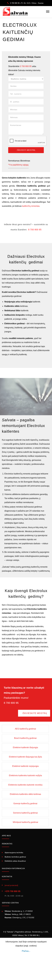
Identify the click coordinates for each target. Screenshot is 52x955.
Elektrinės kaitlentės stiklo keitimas (25, 794)
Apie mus (6, 836)
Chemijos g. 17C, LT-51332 (19, 918)
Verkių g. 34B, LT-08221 (18, 914)
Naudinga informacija (13, 868)
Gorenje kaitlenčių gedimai (25, 803)
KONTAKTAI (7, 876)
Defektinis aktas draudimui (15, 861)
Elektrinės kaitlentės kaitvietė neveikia (25, 785)
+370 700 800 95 (12, 891)
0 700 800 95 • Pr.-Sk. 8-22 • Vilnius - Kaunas (27, 3)
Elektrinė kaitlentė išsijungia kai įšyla (25, 757)
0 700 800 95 (26, 66)
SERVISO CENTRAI (10, 903)
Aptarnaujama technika (14, 853)
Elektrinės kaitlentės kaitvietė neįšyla (25, 775)
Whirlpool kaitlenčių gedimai (25, 822)
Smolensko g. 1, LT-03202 (19, 911)
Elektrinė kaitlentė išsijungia (25, 747)
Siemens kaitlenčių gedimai (25, 813)
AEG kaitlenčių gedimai (25, 729)
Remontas (7, 844)
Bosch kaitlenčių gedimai (25, 738)
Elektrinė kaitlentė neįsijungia (25, 766)
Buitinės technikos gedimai (15, 857)
